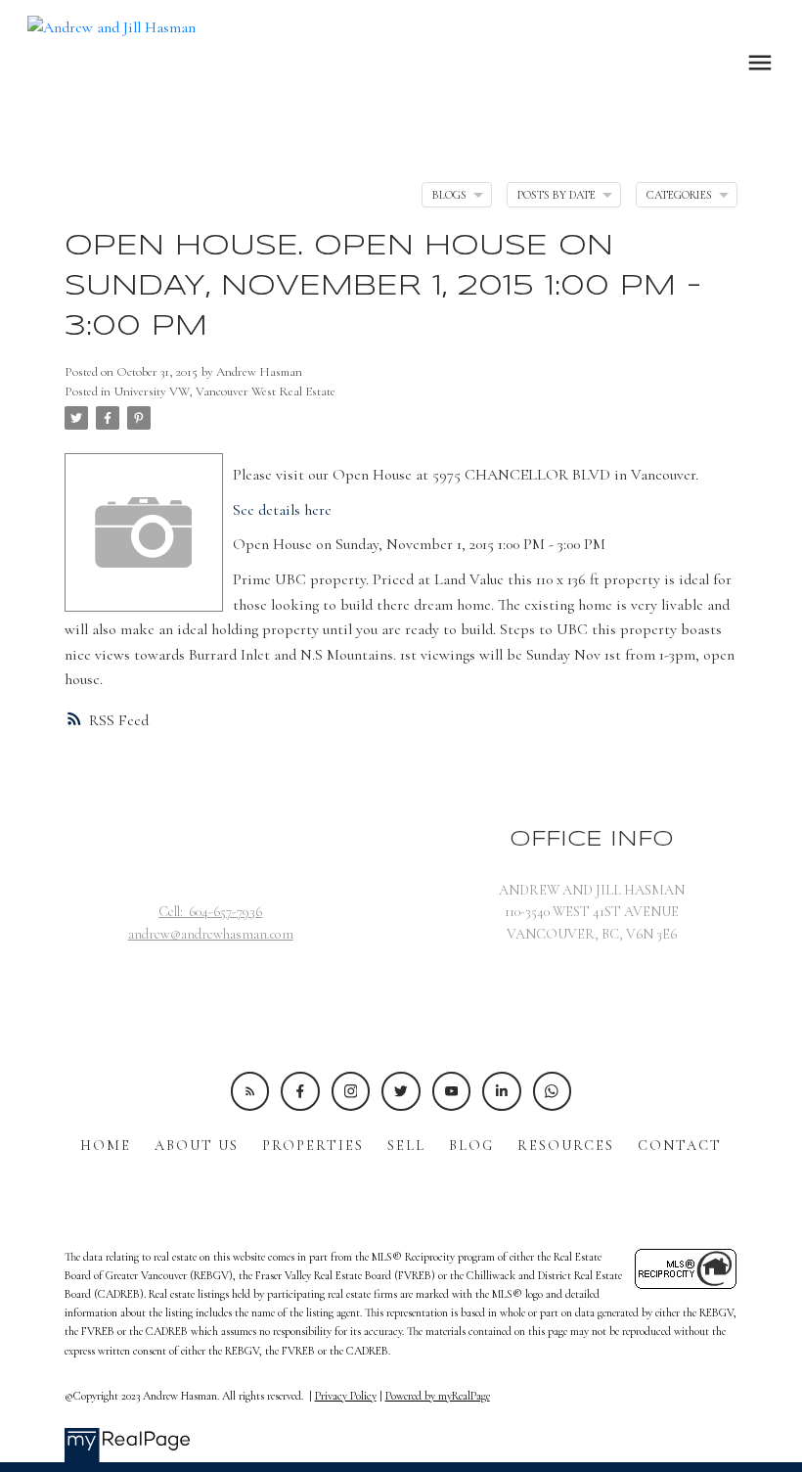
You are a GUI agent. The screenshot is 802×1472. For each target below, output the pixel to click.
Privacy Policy (346, 1396)
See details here (282, 510)
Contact (680, 1145)
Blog (471, 1145)
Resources (565, 1145)
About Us (197, 1145)
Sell (406, 1145)
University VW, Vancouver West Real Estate (224, 391)
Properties (313, 1145)
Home (105, 1145)
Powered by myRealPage (437, 1396)
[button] (250, 1091)
